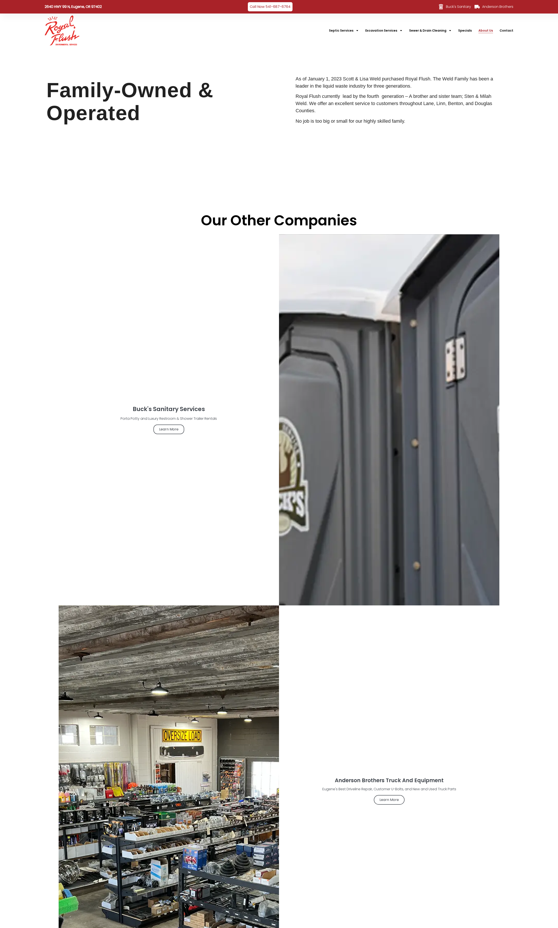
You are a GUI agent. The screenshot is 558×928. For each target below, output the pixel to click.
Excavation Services (381, 30)
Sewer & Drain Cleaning (427, 30)
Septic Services (341, 30)
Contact (506, 30)
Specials (465, 30)
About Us (485, 30)
